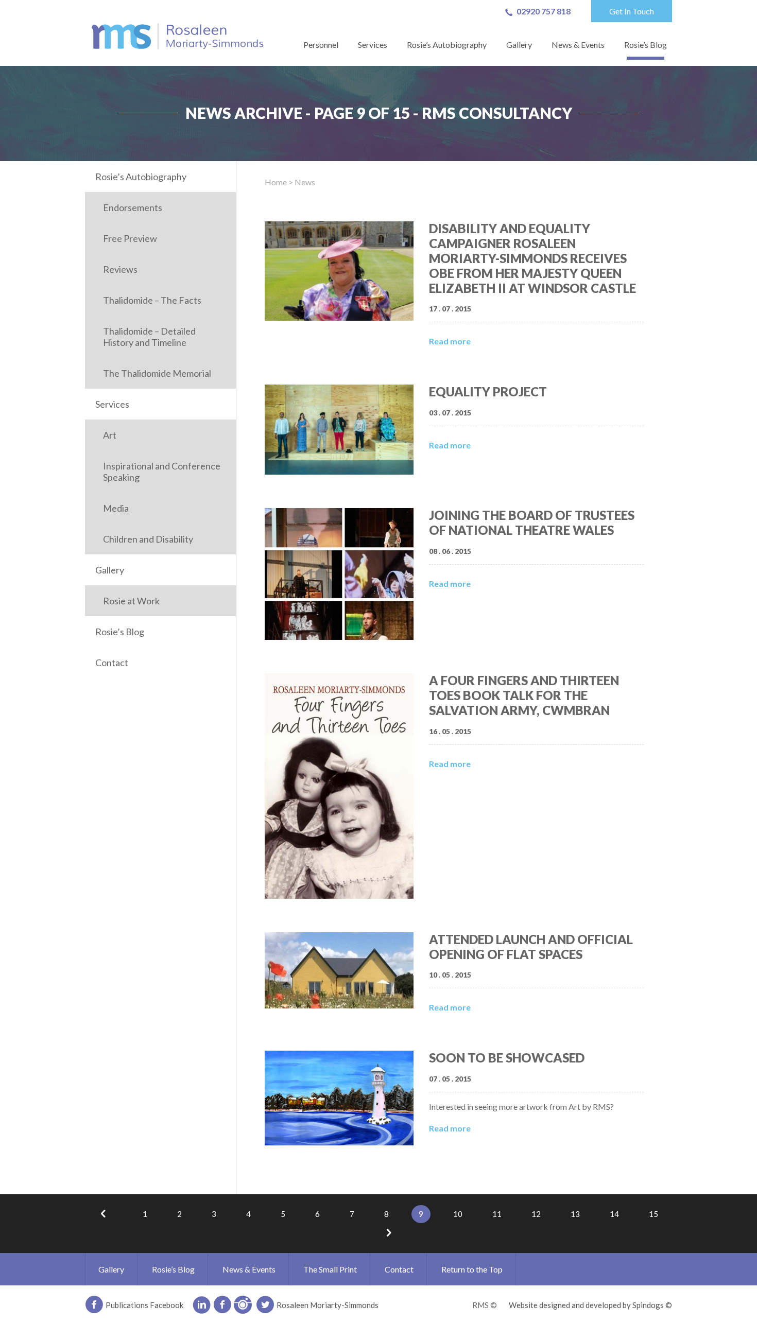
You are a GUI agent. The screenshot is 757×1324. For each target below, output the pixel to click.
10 (457, 1213)
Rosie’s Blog (645, 44)
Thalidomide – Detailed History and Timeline (149, 336)
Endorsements (132, 207)
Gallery (519, 44)
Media (116, 508)
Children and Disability (148, 539)
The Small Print (330, 1269)
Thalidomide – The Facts (152, 300)
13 (575, 1213)
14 (614, 1213)
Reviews (120, 269)
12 (536, 1213)
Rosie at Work (131, 600)
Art (109, 435)
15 (653, 1213)
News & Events (578, 44)
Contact (111, 662)
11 (497, 1213)
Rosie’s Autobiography (447, 44)
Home (276, 182)
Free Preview (130, 238)
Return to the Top (472, 1269)
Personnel (320, 44)
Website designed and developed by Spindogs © (590, 1305)
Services (372, 44)
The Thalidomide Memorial (157, 373)
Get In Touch (631, 11)
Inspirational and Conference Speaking (161, 471)
